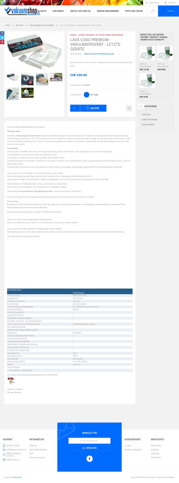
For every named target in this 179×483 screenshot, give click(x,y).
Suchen (128, 446)
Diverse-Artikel (148, 124)
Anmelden (172, 3)
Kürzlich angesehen (133, 449)
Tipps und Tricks (134, 11)
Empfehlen (129, 108)
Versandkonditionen (38, 449)
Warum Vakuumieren (108, 11)
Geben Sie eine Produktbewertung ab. (99, 54)
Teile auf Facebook (2, 33)
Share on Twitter (2, 38)
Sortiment (58, 11)
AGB (31, 453)
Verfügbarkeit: (76, 95)
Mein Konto (156, 446)
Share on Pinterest (2, 42)
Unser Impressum (37, 457)
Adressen (155, 453)
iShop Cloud (17, 477)
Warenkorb (156, 457)
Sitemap (32, 446)
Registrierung (154, 3)
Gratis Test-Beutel (80, 11)
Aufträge (154, 449)
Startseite (40, 11)
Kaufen (147, 54)
